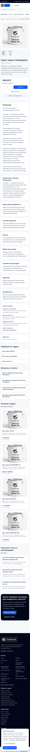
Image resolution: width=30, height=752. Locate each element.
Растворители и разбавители (19, 663)
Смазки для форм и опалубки (5, 679)
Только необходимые (9, 743)
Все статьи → (4, 552)
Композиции (4, 676)
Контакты (3, 723)
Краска (17, 660)
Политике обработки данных (17, 740)
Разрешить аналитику (10, 747)
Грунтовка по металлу (6, 692)
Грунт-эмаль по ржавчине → (10, 356)
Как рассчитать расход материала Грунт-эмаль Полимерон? (15, 388)
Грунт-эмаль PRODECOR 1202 (10, 532)
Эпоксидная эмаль (5, 696)
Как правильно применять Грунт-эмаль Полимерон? (15, 381)
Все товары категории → (7, 406)
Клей (17, 673)
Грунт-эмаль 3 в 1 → (8, 361)
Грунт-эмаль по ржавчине (7, 694)
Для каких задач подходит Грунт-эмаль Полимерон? (15, 395)
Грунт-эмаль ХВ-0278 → (9, 351)
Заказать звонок (25, 1)
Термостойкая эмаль (6, 698)
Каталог (7, 5)
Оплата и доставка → (8, 328)
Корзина (17, 5)
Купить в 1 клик (15, 91)
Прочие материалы (20, 676)
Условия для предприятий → (10, 330)
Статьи (10, 14)
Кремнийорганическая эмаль (8, 700)
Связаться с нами (9, 616)
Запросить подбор (9, 612)
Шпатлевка (3, 682)
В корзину (20, 87)
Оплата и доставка (19, 14)
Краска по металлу (5, 690)
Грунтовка (18, 658)
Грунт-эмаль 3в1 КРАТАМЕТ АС (11, 465)
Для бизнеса (4, 14)
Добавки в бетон (5, 673)
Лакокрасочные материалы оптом (9, 702)
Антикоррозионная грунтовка (8, 704)
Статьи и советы (5, 711)
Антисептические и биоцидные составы (20, 667)
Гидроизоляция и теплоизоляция (5, 667)
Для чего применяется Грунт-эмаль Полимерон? (15, 373)
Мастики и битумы (5, 670)
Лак (2, 662)
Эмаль (2, 658)
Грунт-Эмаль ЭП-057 (8, 431)
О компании (4, 721)
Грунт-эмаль (14, 19)
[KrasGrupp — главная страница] (2, 5)
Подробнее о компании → (7, 651)
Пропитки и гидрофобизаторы (20, 671)
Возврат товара (4, 717)
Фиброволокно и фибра (21, 678)
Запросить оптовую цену (15, 95)
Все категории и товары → (8, 684)
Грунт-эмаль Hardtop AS (9, 498)
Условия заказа (4, 715)
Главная (3, 19)
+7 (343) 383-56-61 (18, 1)
